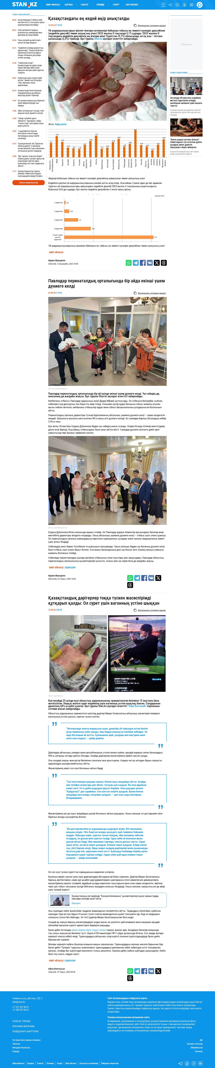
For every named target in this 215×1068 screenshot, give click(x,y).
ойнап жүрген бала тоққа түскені (88, 929)
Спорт (116, 5)
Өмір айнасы (53, 5)
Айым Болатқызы (56, 969)
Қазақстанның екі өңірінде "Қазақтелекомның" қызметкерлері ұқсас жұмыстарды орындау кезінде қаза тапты (115, 897)
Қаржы (69, 5)
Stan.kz (98, 38)
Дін (201, 1040)
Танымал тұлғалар (195, 1044)
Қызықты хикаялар (89, 1063)
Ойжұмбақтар (197, 1047)
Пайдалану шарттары (25, 1031)
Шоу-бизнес (132, 5)
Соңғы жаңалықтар (28, 182)
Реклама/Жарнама (23, 1026)
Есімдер (15, 1051)
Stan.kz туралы (21, 1021)
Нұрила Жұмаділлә (56, 260)
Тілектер (16, 1044)
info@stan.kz (18, 1002)
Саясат (84, 5)
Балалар (199, 1051)
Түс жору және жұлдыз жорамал (26, 1040)
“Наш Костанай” (137, 706)
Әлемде (100, 5)
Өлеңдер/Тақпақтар (21, 1047)
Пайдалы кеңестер (109, 1063)
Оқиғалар (70, 567)
